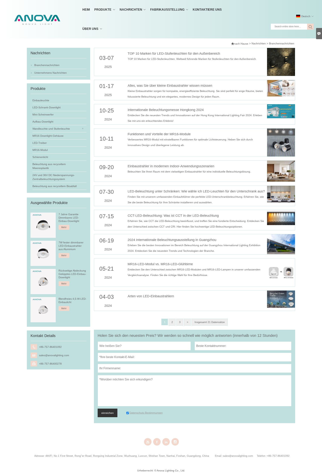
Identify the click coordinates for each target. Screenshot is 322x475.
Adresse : (39, 455)
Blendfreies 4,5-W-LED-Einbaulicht (72, 300)
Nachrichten (259, 43)
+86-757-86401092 (50, 346)
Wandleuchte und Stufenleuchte (51, 128)
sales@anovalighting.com (54, 355)
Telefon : (262, 455)
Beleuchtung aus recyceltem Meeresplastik (49, 166)
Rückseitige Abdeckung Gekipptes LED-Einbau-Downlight (72, 274)
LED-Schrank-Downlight (46, 107)
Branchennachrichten (46, 65)
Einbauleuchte (40, 100)
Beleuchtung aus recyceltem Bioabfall (54, 186)
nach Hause (239, 43)
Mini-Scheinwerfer (43, 114)
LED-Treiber (39, 142)
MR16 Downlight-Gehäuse (48, 135)
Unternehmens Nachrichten (50, 72)
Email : (219, 455)
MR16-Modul (40, 149)
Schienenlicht (40, 157)
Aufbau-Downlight (42, 121)
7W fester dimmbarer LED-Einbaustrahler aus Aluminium (71, 246)
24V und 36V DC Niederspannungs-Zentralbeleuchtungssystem (53, 177)
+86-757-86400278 (50, 363)
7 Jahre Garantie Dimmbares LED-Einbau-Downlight (69, 217)
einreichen (107, 412)
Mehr (64, 227)
